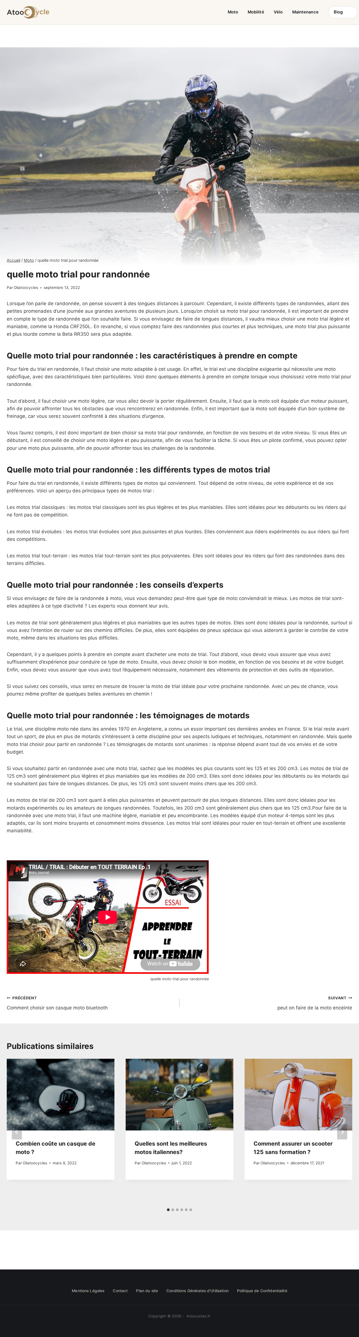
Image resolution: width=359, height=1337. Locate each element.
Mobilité (256, 12)
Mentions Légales (88, 1291)
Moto (233, 12)
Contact (120, 1291)
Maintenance (305, 12)
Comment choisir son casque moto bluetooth (57, 1003)
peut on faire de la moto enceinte (314, 1003)
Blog (338, 12)
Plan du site (147, 1291)
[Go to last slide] (17, 1131)
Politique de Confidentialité (262, 1291)
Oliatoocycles (26, 287)
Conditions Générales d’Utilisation (197, 1291)
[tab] (168, 1209)
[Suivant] (342, 1131)
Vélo (278, 12)
